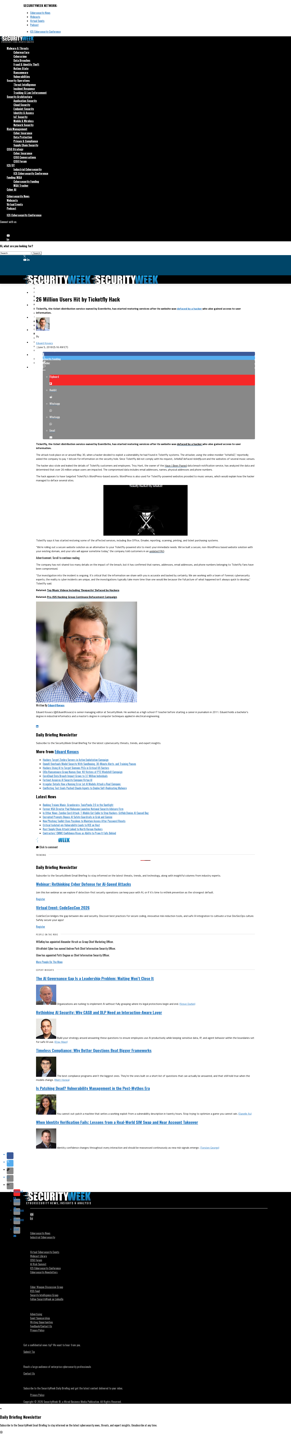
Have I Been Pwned (176, 465)
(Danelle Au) (245, 1114)
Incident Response (24, 89)
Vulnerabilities (21, 77)
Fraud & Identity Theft (26, 64)
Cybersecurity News (40, 13)
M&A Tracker (20, 185)
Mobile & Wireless (23, 121)
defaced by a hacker (189, 309)
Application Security (25, 101)
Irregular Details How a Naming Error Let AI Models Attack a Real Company (82, 784)
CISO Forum (20, 161)
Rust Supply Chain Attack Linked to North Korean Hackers (73, 829)
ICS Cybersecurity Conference (45, 32)
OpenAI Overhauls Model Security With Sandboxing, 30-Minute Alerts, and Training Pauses (89, 764)
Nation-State (20, 68)
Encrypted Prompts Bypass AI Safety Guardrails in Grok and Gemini (77, 817)
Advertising (36, 1314)
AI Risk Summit (38, 1264)
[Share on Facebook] (149, 354)
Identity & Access (23, 113)
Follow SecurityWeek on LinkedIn (46, 1299)
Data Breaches (21, 60)
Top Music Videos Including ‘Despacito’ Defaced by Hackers (83, 590)
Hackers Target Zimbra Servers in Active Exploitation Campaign (75, 760)
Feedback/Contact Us (41, 1326)
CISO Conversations (24, 157)
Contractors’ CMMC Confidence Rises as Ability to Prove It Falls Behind (79, 833)
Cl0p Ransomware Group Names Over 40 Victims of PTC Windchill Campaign (82, 772)
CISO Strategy (15, 149)
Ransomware (20, 72)
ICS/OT (11, 165)
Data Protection (22, 137)
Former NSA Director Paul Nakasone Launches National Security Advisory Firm (83, 809)
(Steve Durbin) (187, 1004)
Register (40, 899)
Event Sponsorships (40, 1318)
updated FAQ (156, 551)
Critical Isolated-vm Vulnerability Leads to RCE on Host (71, 825)
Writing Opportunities (41, 1322)
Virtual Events (37, 21)
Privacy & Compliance (25, 141)
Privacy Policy (37, 1330)
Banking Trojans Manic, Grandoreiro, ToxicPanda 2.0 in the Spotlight (78, 805)
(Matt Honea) (62, 1080)
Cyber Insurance (22, 133)
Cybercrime (20, 56)
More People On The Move (49, 962)
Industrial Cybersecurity (27, 169)
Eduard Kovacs (44, 343)
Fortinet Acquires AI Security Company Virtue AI (67, 780)
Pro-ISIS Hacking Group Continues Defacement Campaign (82, 597)
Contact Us (29, 1373)
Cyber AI (11, 190)
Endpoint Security (23, 109)
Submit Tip (29, 1352)
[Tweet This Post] (149, 358)
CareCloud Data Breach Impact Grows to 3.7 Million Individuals (75, 776)
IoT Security (20, 117)
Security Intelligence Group (44, 1295)
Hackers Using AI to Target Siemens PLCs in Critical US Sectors (76, 768)
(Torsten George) (209, 1148)
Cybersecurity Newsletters (44, 1272)
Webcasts (35, 17)
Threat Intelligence (24, 85)
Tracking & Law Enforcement (30, 93)
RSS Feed (35, 1291)
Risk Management (17, 129)
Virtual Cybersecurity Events (44, 1252)
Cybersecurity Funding (26, 181)
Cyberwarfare (21, 52)
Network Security (23, 125)
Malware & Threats (18, 48)
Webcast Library (38, 1256)
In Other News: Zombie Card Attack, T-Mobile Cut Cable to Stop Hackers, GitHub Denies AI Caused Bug (96, 813)
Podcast (34, 25)
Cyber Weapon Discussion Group (46, 1287)
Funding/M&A (14, 177)
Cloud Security (21, 105)
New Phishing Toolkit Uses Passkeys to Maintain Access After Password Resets (84, 821)
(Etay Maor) (61, 1042)
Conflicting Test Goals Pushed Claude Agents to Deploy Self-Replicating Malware (85, 788)
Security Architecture (19, 97)
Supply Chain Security (25, 145)
